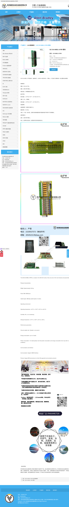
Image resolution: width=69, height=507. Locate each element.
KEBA (4, 135)
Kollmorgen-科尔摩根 (7, 113)
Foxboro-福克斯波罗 (7, 65)
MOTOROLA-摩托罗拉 (7, 101)
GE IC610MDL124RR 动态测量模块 (31, 478)
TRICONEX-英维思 (7, 77)
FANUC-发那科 (6, 132)
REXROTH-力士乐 (6, 104)
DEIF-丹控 (5, 95)
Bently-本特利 (5, 59)
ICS (3, 110)
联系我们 (58, 12)
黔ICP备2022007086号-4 (23, 503)
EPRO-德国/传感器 (7, 128)
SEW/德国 (5, 119)
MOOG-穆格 (5, 138)
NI (3, 83)
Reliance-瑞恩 (6, 116)
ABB (4, 50)
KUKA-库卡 (5, 98)
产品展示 (32, 12)
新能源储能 (5, 147)
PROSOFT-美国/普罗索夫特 (8, 122)
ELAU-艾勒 (5, 86)
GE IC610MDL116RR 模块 (30, 480)
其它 (4, 144)
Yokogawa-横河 (6, 92)
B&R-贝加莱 (5, 56)
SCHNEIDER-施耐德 (7, 74)
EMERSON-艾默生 (7, 71)
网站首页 (28, 490)
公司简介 (18, 12)
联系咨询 (53, 69)
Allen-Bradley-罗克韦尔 (7, 53)
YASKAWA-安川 (6, 89)
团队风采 (45, 12)
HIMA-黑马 (5, 68)
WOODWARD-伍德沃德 (8, 107)
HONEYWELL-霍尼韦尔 (8, 80)
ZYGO (4, 141)
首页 (6, 12)
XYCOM (4, 125)
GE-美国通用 (5, 62)
